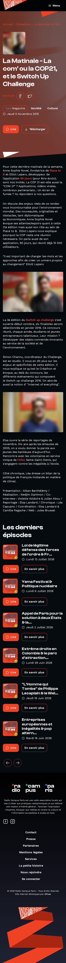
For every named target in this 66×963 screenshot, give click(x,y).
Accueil (8, 24)
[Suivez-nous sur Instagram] (12, 822)
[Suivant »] (17, 763)
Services (31, 859)
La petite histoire (31, 865)
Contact (30, 832)
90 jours (26, 178)
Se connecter (31, 879)
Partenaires (31, 845)
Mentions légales (31, 852)
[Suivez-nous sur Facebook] (5, 822)
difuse (48, 894)
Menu (56, 5)
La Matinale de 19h (46, 24)
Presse (31, 839)
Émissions (23, 24)
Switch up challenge (40, 320)
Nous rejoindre (31, 872)
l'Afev (21, 460)
